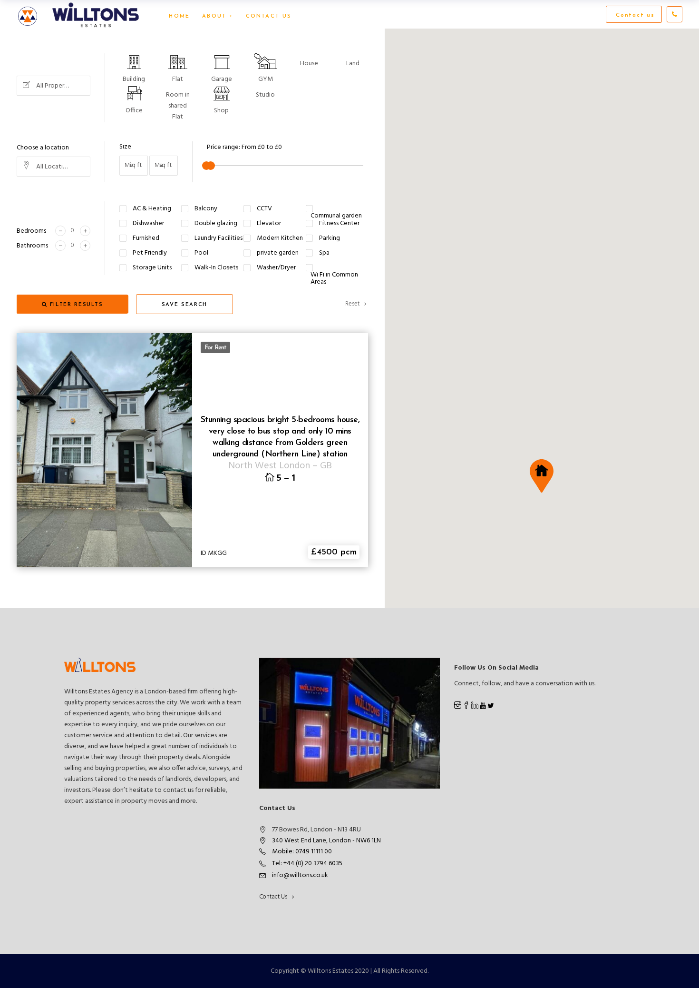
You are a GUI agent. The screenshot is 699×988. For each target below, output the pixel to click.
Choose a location (43, 147)
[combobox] (53, 86)
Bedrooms (31, 231)
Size (125, 146)
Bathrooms (32, 245)
